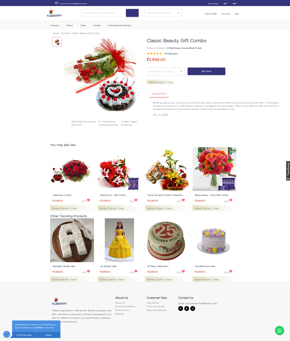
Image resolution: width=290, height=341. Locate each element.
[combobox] (161, 12)
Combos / (66, 33)
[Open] (179, 13)
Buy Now (206, 71)
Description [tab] (159, 94)
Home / (57, 33)
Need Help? (213, 4)
